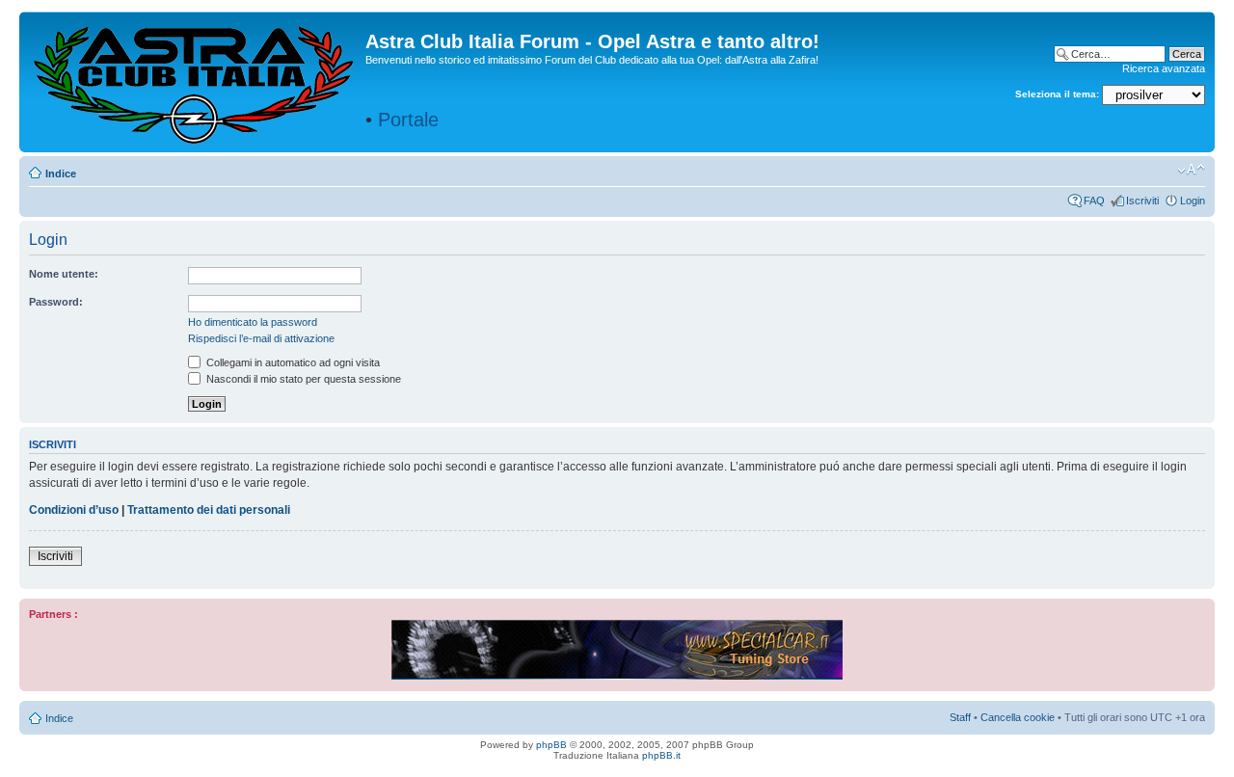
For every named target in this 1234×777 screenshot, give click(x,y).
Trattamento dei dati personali (208, 510)
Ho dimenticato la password (252, 322)
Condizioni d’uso (74, 510)
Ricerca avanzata (1163, 68)
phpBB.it (661, 755)
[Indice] (194, 81)
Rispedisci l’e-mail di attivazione (261, 338)
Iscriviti (1142, 200)
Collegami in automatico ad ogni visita (291, 362)
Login (1192, 200)
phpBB (551, 744)
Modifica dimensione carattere (1191, 169)
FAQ (1094, 200)
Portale (408, 119)
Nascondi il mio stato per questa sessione (302, 379)
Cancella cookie (1017, 717)
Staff (960, 717)
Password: (56, 302)
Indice (60, 173)
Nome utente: (63, 274)
